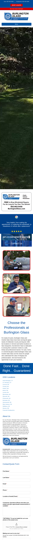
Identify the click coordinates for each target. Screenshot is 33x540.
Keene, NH (5, 390)
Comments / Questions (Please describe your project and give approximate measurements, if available (16, 504)
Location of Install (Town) (10, 496)
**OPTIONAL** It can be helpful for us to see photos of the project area (15, 519)
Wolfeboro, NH (6, 406)
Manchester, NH (7, 394)
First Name (6, 471)
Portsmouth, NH (6, 398)
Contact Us (16, 243)
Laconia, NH (6, 392)
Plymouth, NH (6, 396)
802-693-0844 (10, 1)
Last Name (6, 477)
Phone (5, 490)
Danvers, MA (6, 408)
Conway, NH (6, 386)
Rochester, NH (6, 400)
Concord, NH (6, 384)
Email (5, 483)
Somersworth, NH (7, 402)
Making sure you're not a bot (11, 533)
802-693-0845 (25, 1)
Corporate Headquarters (9, 410)
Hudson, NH (6, 388)
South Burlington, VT (8, 380)
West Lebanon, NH (7, 404)
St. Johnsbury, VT (7, 382)
